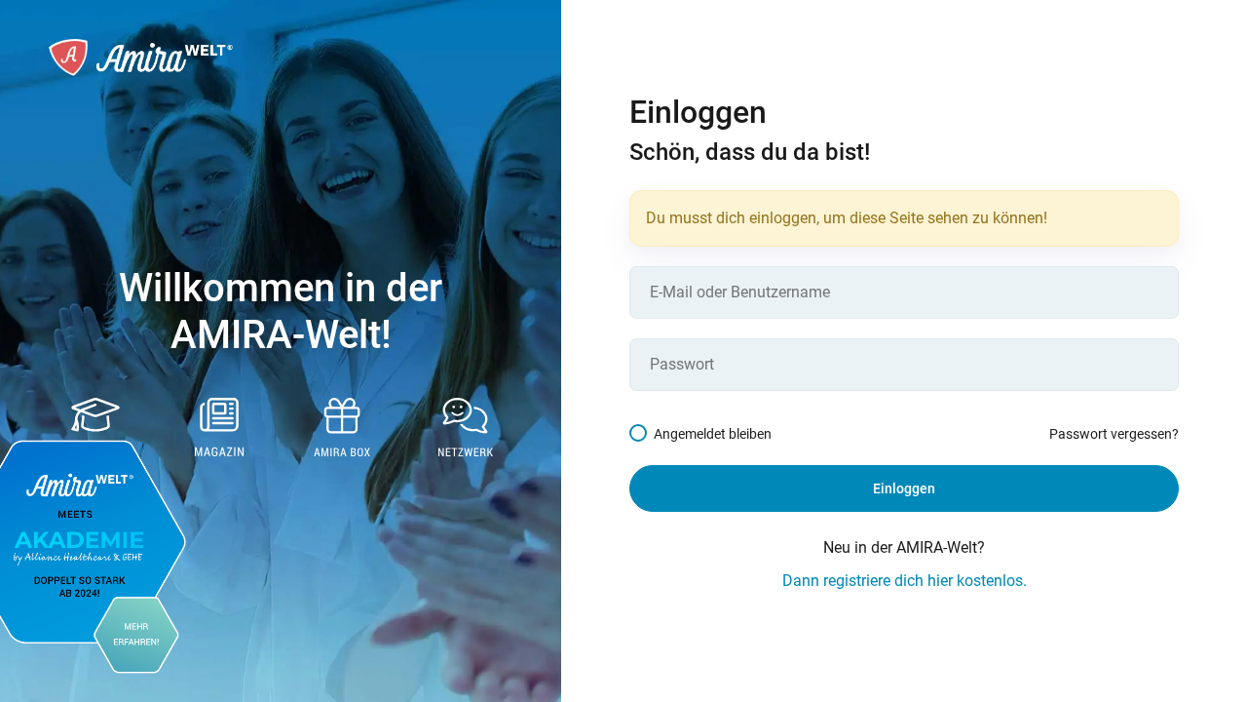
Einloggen (904, 488)
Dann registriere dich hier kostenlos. (904, 580)
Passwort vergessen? (1114, 434)
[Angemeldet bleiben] (641, 434)
